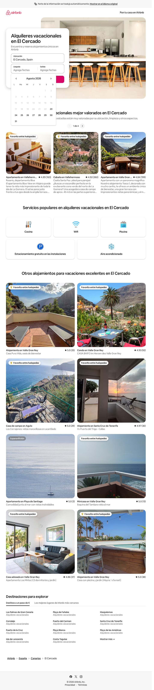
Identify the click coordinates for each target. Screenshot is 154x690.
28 (39, 115)
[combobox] (37, 59)
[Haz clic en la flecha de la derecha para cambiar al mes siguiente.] (51, 78)
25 (22, 115)
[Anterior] (69, 126)
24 (16, 115)
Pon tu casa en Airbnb (132, 12)
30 (51, 115)
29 (45, 115)
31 (16, 121)
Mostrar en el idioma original (103, 4)
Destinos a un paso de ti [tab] (18, 603)
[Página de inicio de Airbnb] (13, 12)
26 (27, 115)
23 (51, 109)
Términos (82, 685)
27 (33, 115)
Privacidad (70, 685)
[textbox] (24, 70)
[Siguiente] (82, 126)
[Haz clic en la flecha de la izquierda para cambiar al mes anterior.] (16, 78)
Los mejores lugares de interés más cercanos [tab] (56, 603)
